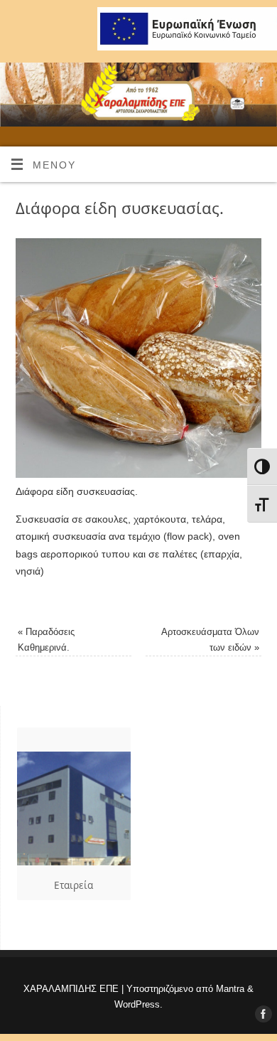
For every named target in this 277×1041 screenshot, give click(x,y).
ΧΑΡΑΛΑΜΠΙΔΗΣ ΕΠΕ (71, 988)
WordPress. (138, 1004)
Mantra (230, 988)
